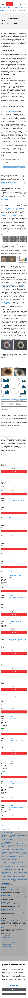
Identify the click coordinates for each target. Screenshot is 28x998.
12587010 (11, 738)
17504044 (11, 805)
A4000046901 (11, 637)
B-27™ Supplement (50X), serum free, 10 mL (17, 807)
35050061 (11, 675)
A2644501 (11, 553)
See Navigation (3, 30)
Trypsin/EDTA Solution (16, 208)
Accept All (14, 994)
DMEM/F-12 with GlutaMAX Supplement (10, 285)
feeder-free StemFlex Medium (7, 182)
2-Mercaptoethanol (12, 718)
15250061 (11, 535)
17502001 (11, 619)
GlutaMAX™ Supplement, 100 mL (15, 678)
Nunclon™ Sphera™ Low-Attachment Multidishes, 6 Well (16, 761)
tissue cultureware (6, 196)
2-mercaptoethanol (7, 302)
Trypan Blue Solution (5, 211)
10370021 (11, 693)
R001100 (10, 517)
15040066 (11, 458)
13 (12, 296)
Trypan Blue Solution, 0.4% (14, 537)
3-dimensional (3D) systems (10, 111)
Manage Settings (14, 985)
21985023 (11, 716)
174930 (10, 781)
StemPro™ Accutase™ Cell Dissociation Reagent (16, 501)
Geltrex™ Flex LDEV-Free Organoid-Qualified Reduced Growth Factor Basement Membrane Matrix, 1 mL (18, 641)
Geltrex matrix (16, 182)
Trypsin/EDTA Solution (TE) (14, 519)
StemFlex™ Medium (13, 478)
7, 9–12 (10, 163)
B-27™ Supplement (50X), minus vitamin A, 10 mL (18, 741)
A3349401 (11, 476)
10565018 (11, 595)
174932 (10, 757)
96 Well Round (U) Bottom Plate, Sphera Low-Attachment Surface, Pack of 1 (17, 574)
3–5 (17, 121)
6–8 (6, 134)
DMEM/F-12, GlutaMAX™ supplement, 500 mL (17, 598)
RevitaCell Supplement (15, 214)
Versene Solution (12, 460)
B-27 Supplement (17, 314)
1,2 (1, 118)
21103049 (11, 657)
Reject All (14, 989)
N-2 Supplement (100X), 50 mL (15, 621)
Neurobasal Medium (6, 300)
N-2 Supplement (23, 285)
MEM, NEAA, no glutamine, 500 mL (15, 696)
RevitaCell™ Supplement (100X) (15, 555)
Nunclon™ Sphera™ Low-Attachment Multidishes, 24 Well (16, 784)
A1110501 (11, 498)
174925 (10, 571)
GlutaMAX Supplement (17, 300)
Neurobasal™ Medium (13, 660)
